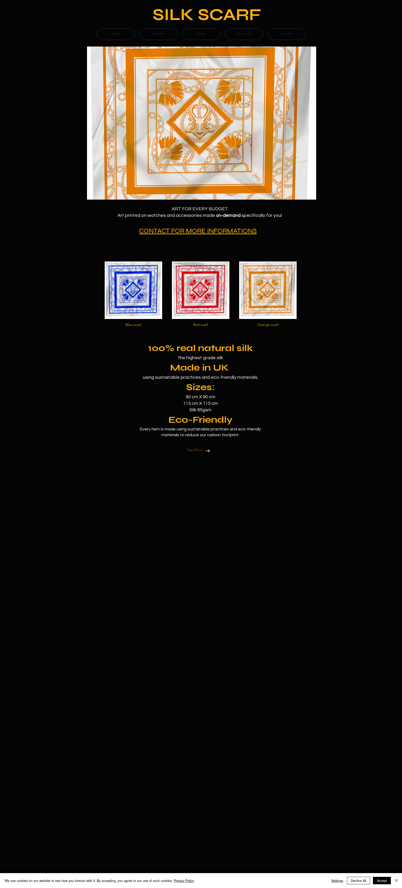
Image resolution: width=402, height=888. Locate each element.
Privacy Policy (184, 880)
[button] (133, 296)
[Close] (396, 880)
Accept (382, 880)
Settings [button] (337, 880)
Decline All (358, 880)
